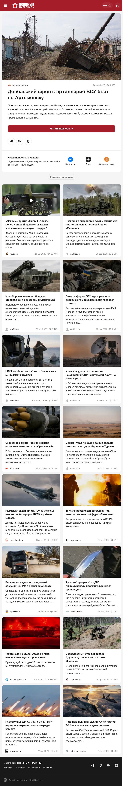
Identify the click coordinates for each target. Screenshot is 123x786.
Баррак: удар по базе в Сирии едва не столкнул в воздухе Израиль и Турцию (90, 444)
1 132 (115, 400)
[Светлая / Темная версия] (107, 5)
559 (116, 679)
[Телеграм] (93, 765)
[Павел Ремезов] (67, 329)
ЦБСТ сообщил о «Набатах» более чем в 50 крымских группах (30, 373)
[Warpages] (7, 751)
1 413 (54, 400)
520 (116, 751)
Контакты (20, 767)
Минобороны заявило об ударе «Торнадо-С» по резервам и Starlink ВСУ (30, 298)
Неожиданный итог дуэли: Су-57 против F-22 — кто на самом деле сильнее (91, 724)
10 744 (54, 254)
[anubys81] (7, 254)
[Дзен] (116, 765)
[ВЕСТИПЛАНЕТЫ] (7, 540)
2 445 (54, 329)
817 (116, 540)
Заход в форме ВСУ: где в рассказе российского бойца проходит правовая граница (90, 300)
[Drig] (67, 611)
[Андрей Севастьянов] (67, 254)
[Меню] (5, 5)
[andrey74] (10, 85)
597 (55, 679)
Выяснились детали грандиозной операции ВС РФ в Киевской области (28, 584)
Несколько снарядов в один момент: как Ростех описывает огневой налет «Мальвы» (91, 225)
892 (55, 540)
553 (55, 751)
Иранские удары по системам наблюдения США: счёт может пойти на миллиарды (91, 375)
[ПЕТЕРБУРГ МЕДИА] (67, 751)
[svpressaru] (67, 540)
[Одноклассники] (101, 765)
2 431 (115, 329)
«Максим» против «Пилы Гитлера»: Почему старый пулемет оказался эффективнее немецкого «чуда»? (27, 225)
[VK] (109, 765)
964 (116, 468)
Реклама (8, 767)
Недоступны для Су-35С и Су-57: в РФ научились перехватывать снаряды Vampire (29, 726)
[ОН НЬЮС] (7, 468)
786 (55, 611)
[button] (11, 141)
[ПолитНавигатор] (7, 679)
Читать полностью (61, 128)
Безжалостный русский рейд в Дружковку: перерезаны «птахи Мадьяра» (85, 657)
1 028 (54, 468)
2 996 (115, 254)
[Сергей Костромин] (7, 329)
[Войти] (118, 5)
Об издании (34, 767)
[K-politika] (7, 611)
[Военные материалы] (23, 5)
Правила (47, 767)
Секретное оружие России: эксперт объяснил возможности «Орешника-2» (29, 444)
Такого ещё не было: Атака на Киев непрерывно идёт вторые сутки (27, 655)
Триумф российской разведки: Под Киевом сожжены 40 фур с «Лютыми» (89, 512)
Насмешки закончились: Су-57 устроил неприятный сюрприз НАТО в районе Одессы (29, 514)
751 (116, 611)
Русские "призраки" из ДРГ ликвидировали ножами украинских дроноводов (88, 586)
